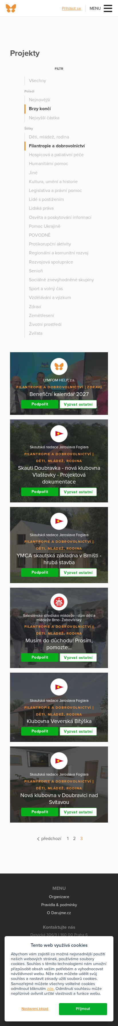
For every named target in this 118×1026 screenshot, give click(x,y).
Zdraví (35, 307)
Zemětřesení (41, 315)
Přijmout (83, 1009)
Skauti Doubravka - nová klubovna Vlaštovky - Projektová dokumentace (59, 475)
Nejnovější (39, 100)
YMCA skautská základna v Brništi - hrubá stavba (59, 559)
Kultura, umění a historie (53, 182)
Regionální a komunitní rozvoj (58, 253)
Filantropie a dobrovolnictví (57, 146)
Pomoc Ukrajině (44, 226)
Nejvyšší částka (44, 118)
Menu (95, 8)
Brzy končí (40, 109)
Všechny (37, 81)
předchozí (50, 838)
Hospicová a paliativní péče (56, 155)
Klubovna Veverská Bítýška (59, 721)
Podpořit (40, 404)
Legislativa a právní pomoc (55, 190)
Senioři (36, 271)
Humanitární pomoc (48, 164)
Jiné (33, 173)
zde (50, 988)
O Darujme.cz (59, 912)
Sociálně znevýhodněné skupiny (61, 280)
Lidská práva (41, 208)
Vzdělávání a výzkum (50, 297)
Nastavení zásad (34, 1009)
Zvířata (35, 333)
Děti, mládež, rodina (49, 137)
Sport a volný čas (46, 289)
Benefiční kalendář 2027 (59, 394)
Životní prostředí (45, 324)
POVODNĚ (39, 235)
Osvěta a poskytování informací (60, 217)
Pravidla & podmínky (59, 904)
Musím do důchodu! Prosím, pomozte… (59, 644)
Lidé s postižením (46, 199)
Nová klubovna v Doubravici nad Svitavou (59, 798)
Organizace (59, 896)
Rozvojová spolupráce (51, 262)
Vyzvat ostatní (78, 404)
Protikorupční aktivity (50, 244)
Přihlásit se (71, 8)
